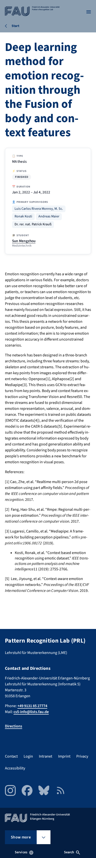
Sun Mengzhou (23, 241)
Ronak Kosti (23, 216)
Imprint (64, 756)
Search (69, 852)
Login (28, 756)
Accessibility (15, 768)
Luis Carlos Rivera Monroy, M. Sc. (39, 209)
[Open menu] (88, 11)
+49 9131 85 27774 (32, 706)
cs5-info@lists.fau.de (31, 712)
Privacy (82, 756)
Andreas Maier (48, 216)
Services (21, 852)
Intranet (45, 756)
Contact (11, 756)
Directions (13, 726)
